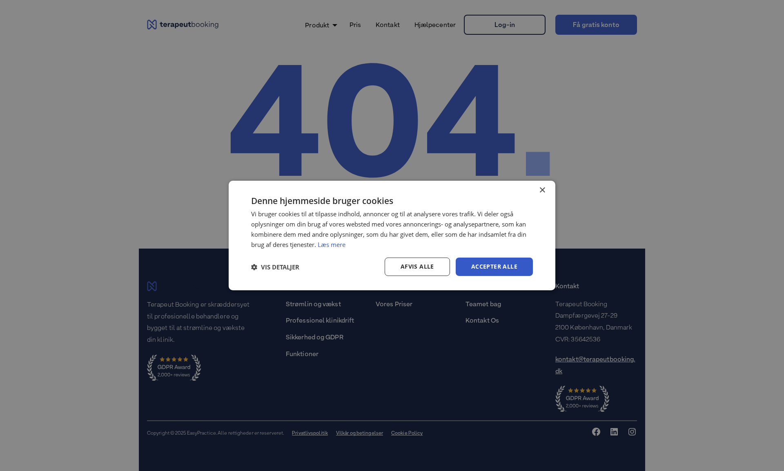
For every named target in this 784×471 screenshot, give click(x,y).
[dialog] (392, 235)
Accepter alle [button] (494, 266)
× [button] (542, 190)
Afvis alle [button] (417, 266)
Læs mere (331, 244)
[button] (275, 266)
